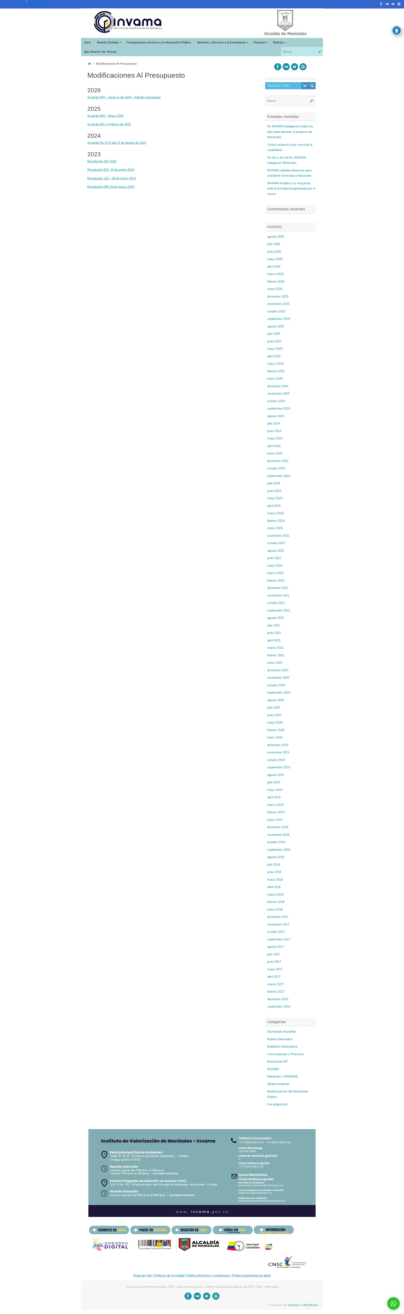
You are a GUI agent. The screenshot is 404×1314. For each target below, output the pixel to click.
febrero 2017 (275, 991)
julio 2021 (273, 625)
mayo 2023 (275, 498)
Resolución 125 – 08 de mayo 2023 (111, 178)
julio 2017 (273, 954)
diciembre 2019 (277, 745)
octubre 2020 (276, 685)
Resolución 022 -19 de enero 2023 (110, 169)
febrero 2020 (275, 730)
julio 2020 (273, 707)
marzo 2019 (275, 805)
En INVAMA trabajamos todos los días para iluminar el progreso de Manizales (290, 131)
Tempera (294, 1305)
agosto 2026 (275, 236)
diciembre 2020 (277, 670)
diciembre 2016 (277, 999)
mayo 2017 (275, 969)
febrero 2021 (275, 655)
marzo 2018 (275, 894)
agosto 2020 (275, 700)
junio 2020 (274, 715)
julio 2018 (273, 864)
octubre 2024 (276, 401)
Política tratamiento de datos (251, 1275)
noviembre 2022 (278, 535)
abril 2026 (273, 266)
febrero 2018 (275, 902)
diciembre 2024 (277, 386)
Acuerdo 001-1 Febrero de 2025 (109, 124)
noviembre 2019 (278, 752)
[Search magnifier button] (312, 85)
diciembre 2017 (277, 917)
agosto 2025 (275, 326)
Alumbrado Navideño (281, 1031)
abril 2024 (273, 446)
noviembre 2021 (278, 595)
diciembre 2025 (277, 296)
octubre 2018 (276, 842)
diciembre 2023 (277, 461)
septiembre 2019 (278, 767)
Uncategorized (277, 1104)
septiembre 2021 (278, 610)
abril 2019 (273, 797)
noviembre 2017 (278, 924)
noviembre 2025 (278, 304)
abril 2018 (273, 887)
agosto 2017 (275, 946)
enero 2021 (275, 662)
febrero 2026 (275, 281)
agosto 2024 (275, 416)
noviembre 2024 (278, 393)
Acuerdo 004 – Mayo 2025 (105, 116)
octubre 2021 (276, 603)
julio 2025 (273, 333)
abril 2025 (273, 356)
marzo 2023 (275, 513)
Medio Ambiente (278, 1084)
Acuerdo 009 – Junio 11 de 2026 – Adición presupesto (124, 97)
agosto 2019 (275, 775)
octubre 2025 (276, 311)
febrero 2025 (275, 371)
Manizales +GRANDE (282, 1076)
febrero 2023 (275, 520)
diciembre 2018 (277, 827)
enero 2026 (275, 289)
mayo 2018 (275, 879)
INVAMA (273, 1069)
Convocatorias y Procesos (285, 1054)
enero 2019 (275, 819)
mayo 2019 (275, 790)
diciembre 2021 (277, 588)
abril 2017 (273, 976)
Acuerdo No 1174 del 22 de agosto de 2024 (116, 142)
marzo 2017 (275, 984)
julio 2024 (273, 423)
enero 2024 (275, 453)
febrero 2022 (275, 580)
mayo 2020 (275, 722)
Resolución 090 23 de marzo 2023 (110, 186)
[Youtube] (381, 4)
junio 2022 (274, 558)
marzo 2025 (275, 363)
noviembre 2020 (278, 677)
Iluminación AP (277, 1061)
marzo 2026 (275, 274)
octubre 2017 (276, 931)
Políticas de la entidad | (170, 1275)
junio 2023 (274, 491)
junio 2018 (274, 872)
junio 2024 (274, 431)
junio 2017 (274, 961)
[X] (387, 4)
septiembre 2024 (278, 408)
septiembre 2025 (278, 318)
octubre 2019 (276, 760)
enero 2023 (275, 528)
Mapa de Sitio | (143, 1275)
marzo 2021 (275, 647)
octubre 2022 (276, 543)
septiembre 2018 (278, 849)
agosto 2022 (275, 550)
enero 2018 (275, 909)
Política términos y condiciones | (208, 1275)
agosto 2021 (275, 618)
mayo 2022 (275, 565)
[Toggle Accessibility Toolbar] (397, 30)
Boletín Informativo (280, 1039)
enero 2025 (275, 378)
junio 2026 (274, 251)
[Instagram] (399, 4)
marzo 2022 (275, 573)
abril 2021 (273, 640)
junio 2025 (274, 341)
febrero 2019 (275, 812)
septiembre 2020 (278, 692)
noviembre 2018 (278, 834)
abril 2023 (273, 505)
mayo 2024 (275, 438)
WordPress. (311, 1305)
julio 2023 (273, 483)
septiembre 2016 (278, 1006)
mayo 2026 (275, 259)
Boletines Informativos (282, 1046)
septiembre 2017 (278, 939)
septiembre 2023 (278, 476)
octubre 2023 (276, 468)
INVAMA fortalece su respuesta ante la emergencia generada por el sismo (291, 188)
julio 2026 (273, 244)
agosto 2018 (275, 857)
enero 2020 (275, 737)
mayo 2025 (275, 348)
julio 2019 (273, 782)
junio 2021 (274, 632)
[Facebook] (393, 4)
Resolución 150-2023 (101, 161)
